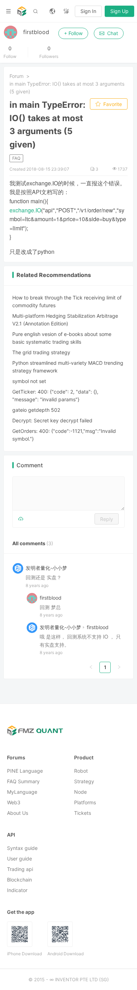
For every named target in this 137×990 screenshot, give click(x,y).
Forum (16, 76)
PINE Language (25, 771)
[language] (52, 11)
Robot (81, 771)
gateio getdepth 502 (36, 410)
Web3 (13, 803)
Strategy (84, 782)
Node (80, 792)
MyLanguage (22, 792)
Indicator (17, 890)
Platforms (85, 803)
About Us (17, 813)
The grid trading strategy (41, 352)
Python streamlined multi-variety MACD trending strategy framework (67, 367)
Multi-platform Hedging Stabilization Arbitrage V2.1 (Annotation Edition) (65, 319)
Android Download (65, 954)
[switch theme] (66, 11)
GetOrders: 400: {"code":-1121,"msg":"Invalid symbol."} (64, 435)
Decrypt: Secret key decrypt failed (52, 420)
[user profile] (32, 598)
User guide (19, 859)
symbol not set (29, 381)
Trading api (20, 869)
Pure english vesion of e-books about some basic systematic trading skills (61, 338)
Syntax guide (22, 848)
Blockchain (19, 880)
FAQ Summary (23, 782)
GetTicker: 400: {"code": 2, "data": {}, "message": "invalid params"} (55, 395)
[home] (22, 11)
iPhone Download (24, 954)
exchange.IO (25, 210)
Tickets (82, 813)
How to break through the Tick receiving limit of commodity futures (67, 301)
